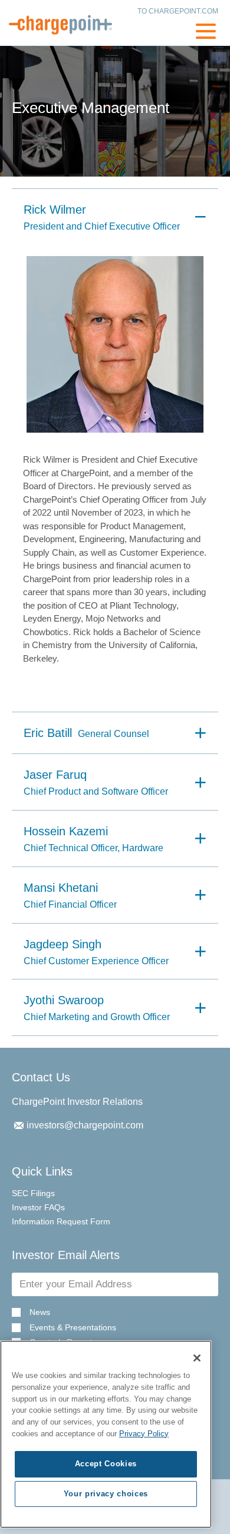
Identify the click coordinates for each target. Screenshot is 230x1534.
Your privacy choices (106, 1493)
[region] (106, 1434)
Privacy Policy (144, 1433)
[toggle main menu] (206, 33)
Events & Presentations (72, 1327)
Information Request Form (61, 1221)
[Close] (197, 1358)
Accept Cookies (106, 1463)
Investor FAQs (38, 1207)
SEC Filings (33, 1193)
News (39, 1312)
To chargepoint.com (177, 11)
